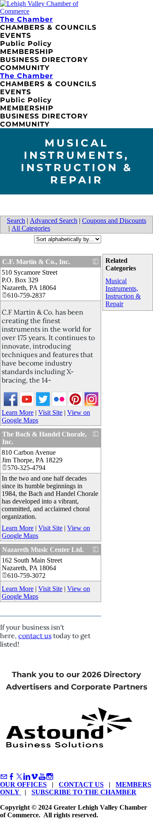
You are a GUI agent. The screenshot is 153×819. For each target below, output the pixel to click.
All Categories (30, 228)
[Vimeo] (34, 776)
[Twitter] (19, 776)
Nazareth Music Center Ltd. (43, 549)
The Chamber (26, 19)
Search (16, 220)
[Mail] (3, 776)
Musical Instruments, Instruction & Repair (123, 292)
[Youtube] (42, 776)
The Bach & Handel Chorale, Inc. (44, 438)
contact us (34, 635)
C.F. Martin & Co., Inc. (36, 261)
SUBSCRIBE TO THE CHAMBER (83, 792)
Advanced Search (53, 220)
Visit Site (50, 412)
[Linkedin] (26, 776)
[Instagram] (49, 776)
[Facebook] (11, 776)
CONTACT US (81, 784)
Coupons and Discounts (114, 220)
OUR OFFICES (23, 784)
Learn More (18, 412)
